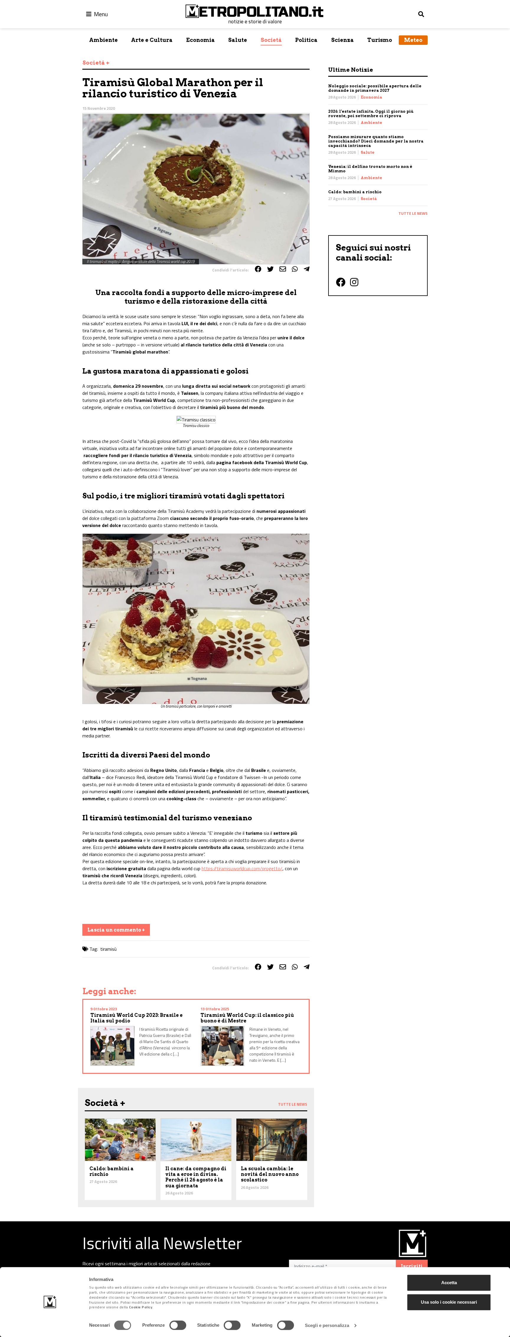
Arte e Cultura (152, 40)
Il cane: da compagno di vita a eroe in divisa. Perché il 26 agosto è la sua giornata (195, 1177)
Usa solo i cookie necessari (449, 1302)
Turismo (379, 40)
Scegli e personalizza (327, 1325)
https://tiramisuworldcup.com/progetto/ (242, 868)
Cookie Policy (141, 1307)
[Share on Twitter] (270, 269)
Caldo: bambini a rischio (355, 192)
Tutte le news (413, 213)
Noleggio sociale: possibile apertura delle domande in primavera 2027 (374, 88)
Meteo (413, 40)
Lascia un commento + (116, 930)
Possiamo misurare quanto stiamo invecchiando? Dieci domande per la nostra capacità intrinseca (376, 141)
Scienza (342, 40)
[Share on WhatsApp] (295, 269)
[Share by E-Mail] (282, 269)
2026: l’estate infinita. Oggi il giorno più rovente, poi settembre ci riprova (370, 113)
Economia (200, 40)
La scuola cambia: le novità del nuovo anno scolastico (270, 1174)
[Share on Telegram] (307, 269)
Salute (237, 40)
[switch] (177, 1325)
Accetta (449, 1282)
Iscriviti (412, 1266)
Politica (306, 40)
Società (271, 40)
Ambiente (103, 40)
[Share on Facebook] (258, 269)
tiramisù (108, 949)
